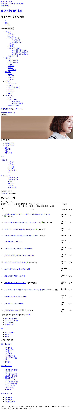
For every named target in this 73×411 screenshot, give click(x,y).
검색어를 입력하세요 (23, 204)
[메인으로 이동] (2, 156)
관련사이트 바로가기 (6, 344)
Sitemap (7, 25)
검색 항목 (4, 204)
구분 (2, 328)
